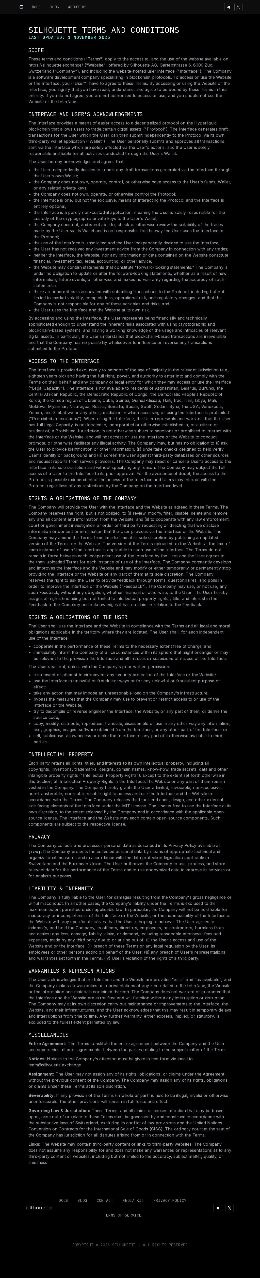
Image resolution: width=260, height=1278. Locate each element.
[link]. (35, 852)
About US (77, 7)
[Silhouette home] (21, 7)
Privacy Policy (170, 1200)
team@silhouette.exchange (54, 1064)
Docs (36, 7)
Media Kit (133, 1200)
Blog (54, 7)
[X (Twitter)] (238, 7)
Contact (105, 1200)
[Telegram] (228, 7)
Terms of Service (122, 1215)
